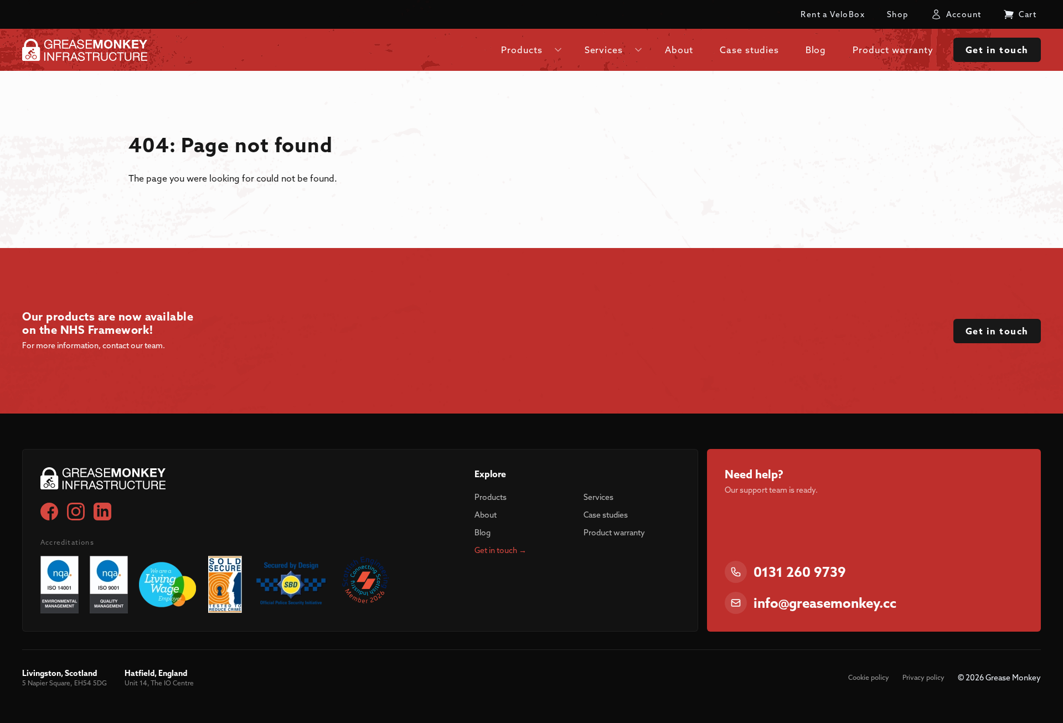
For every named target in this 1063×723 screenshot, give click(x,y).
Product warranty (614, 533)
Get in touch (997, 49)
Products (490, 497)
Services (598, 497)
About (485, 515)
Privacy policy (923, 677)
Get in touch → (500, 550)
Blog (482, 533)
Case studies (606, 515)
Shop (898, 14)
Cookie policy (868, 677)
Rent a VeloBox (833, 14)
